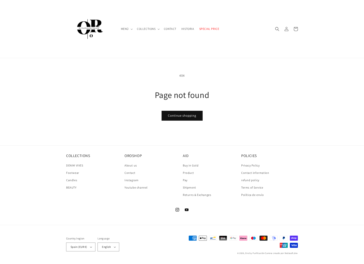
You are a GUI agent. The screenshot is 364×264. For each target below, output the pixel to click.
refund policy (250, 180)
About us (130, 165)
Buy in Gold (191, 165)
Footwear (72, 173)
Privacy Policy (250, 165)
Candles (71, 180)
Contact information (255, 173)
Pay (185, 180)
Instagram (131, 180)
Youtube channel (136, 187)
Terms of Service (252, 187)
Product (188, 173)
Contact (129, 173)
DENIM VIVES (74, 165)
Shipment (189, 187)
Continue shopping (182, 115)
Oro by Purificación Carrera (258, 253)
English (106, 247)
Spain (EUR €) (79, 247)
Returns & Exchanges (197, 195)
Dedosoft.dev (291, 253)
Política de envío (252, 195)
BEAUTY (71, 187)
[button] (126, 28)
